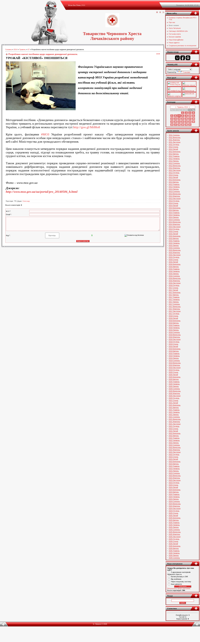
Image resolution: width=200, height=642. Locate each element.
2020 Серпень (174, 389)
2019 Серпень (174, 360)
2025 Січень (173, 513)
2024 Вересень (175, 504)
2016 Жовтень (174, 281)
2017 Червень (174, 299)
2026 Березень (174, 546)
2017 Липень (174, 302)
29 (183, 125)
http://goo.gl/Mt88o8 (86, 127)
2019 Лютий (173, 346)
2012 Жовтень (174, 168)
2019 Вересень (175, 363)
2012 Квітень (174, 154)
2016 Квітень (174, 267)
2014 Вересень (175, 222)
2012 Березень (174, 151)
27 (175, 125)
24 (190, 122)
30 (186, 125)
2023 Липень (174, 471)
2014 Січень (173, 203)
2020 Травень (174, 382)
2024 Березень (174, 490)
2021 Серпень (174, 417)
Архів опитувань (184, 588)
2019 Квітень (174, 351)
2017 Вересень (175, 306)
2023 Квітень (174, 464)
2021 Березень (174, 405)
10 (190, 116)
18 (193, 119)
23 (186, 122)
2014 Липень (174, 217)
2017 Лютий (173, 290)
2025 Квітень (174, 520)
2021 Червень (174, 412)
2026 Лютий (173, 544)
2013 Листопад (174, 198)
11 (193, 116)
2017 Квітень (174, 295)
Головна (8, 49)
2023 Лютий (173, 459)
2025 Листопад (174, 537)
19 (172, 122)
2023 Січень (173, 457)
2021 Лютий (173, 403)
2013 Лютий (173, 177)
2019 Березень (174, 349)
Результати (171, 588)
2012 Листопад (174, 170)
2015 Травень (174, 241)
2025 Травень (174, 522)
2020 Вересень (175, 391)
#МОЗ (45, 134)
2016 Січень (173, 259)
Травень (22, 49)
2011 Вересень (174, 137)
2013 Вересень (175, 194)
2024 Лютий (173, 487)
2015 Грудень (174, 257)
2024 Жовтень (174, 506)
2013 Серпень (174, 191)
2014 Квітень (174, 210)
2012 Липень (174, 161)
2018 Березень (174, 321)
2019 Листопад (174, 368)
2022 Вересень (175, 447)
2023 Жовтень (174, 478)
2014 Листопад (174, 227)
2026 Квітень (174, 548)
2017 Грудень (174, 314)
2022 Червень (174, 440)
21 (179, 122)
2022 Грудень (174, 454)
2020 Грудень (174, 398)
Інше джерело (176, 584)
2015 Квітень (174, 238)
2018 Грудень (174, 342)
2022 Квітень (174, 436)
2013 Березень (174, 180)
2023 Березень (174, 461)
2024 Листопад (174, 508)
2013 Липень (174, 189)
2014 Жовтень (174, 224)
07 (29, 49)
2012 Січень (173, 147)
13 (175, 119)
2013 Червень (174, 187)
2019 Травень (174, 353)
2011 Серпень (174, 135)
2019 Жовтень (174, 365)
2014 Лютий (173, 205)
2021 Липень (174, 414)
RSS (83, 5)
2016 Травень (174, 269)
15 (183, 119)
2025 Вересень (175, 532)
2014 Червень (174, 215)
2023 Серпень (174, 473)
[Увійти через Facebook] (182, 57)
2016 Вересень (175, 278)
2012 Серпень (174, 163)
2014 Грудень (174, 229)
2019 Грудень (174, 370)
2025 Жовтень (174, 534)
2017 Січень (173, 288)
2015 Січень (173, 231)
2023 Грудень (174, 483)
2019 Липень (174, 358)
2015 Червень (174, 243)
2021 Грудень (174, 426)
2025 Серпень (174, 530)
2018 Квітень (174, 323)
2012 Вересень (175, 166)
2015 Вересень (175, 250)
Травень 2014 (182, 107)
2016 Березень (174, 264)
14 (179, 119)
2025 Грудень (174, 539)
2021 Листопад (174, 424)
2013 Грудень (174, 201)
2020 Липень (174, 386)
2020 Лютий (173, 375)
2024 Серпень (174, 501)
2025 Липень (174, 527)
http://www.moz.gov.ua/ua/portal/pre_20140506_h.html (42, 191)
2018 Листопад (174, 339)
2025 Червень (174, 525)
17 (190, 119)
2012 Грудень (174, 173)
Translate (186, 72)
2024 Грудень (174, 511)
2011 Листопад (174, 142)
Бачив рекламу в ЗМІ (179, 577)
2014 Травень (174, 213)
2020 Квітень (174, 379)
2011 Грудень (174, 144)
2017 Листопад (174, 311)
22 (183, 122)
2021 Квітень (174, 407)
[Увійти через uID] (177, 57)
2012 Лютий (173, 149)
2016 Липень (174, 274)
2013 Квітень (174, 182)
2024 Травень (174, 494)
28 (179, 125)
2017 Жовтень (174, 309)
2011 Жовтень (174, 140)
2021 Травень (174, 410)
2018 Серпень (174, 332)
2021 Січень (173, 400)
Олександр (26, 201)
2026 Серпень (174, 558)
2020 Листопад (174, 396)
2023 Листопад (174, 480)
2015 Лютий (173, 234)
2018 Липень (174, 330)
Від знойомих (176, 579)
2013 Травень (174, 184)
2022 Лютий (173, 431)
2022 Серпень (174, 445)
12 (172, 119)
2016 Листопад (174, 283)
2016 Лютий (173, 262)
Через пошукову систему (181, 582)
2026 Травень (174, 551)
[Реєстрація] (160, 12)
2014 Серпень (174, 220)
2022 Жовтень (174, 450)
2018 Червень (174, 328)
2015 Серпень (174, 248)
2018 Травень (174, 325)
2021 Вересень (175, 419)
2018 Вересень (175, 335)
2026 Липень (174, 555)
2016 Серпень (174, 276)
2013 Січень (173, 175)
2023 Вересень (175, 476)
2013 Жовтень (174, 196)
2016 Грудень (174, 285)
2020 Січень (173, 372)
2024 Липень (174, 499)
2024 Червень (174, 497)
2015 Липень (174, 245)
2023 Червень (174, 468)
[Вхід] (163, 12)
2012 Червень (174, 159)
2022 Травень (174, 438)
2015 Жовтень (174, 252)
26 (172, 125)
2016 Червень (174, 271)
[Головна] (157, 12)
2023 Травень (174, 466)
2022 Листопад (174, 452)
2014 (15, 49)
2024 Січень (173, 485)
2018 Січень (173, 316)
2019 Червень (174, 356)
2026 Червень (174, 553)
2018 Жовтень (174, 337)
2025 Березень (174, 518)
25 (193, 122)
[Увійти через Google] (188, 57)
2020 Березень (174, 377)
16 (186, 119)
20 (175, 122)
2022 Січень (173, 429)
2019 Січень (173, 344)
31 (190, 125)
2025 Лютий (173, 515)
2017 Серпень (174, 304)
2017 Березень (174, 292)
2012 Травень (174, 156)
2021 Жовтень (174, 422)
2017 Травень (174, 297)
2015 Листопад (174, 255)
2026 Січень (173, 541)
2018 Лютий (173, 318)
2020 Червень (174, 384)
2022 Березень (174, 433)
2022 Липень (174, 443)
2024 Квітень (174, 492)
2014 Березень (174, 208)
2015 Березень (174, 236)
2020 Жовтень (174, 393)
